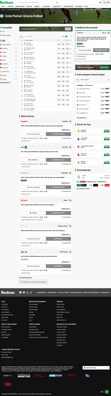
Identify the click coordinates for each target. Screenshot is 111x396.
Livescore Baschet (62, 334)
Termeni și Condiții (6, 352)
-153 (58, 53)
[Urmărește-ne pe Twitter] (27, 292)
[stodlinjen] (71, 375)
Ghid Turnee (4, 354)
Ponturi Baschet (61, 309)
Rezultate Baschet (62, 342)
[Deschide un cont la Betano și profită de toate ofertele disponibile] (66, 217)
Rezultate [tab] (30, 36)
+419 (67, 53)
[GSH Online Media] (8, 384)
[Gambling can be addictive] (23, 375)
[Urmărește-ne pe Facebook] (24, 292)
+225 (63, 48)
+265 (63, 86)
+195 (63, 100)
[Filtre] (71, 36)
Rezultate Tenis (61, 340)
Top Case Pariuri (5, 327)
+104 (58, 44)
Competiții (59, 345)
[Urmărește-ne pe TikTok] (31, 292)
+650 (58, 62)
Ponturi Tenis (60, 307)
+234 (63, 90)
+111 (59, 48)
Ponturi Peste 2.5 (61, 320)
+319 (58, 72)
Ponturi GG (59, 315)
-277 (67, 67)
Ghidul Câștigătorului (7, 357)
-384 (67, 76)
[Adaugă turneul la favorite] (22, 40)
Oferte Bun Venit (33, 329)
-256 (67, 62)
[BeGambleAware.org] (8, 375)
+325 (63, 81)
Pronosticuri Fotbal (62, 327)
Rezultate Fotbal (61, 337)
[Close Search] (57, 2)
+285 (67, 44)
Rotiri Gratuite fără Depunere (37, 332)
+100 (58, 90)
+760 (58, 76)
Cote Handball (5, 312)
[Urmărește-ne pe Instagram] (20, 292)
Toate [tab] (21, 36)
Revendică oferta (58, 134)
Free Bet (3, 332)
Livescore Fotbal (61, 329)
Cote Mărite (4, 337)
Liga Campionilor (33, 304)
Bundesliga (32, 315)
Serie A (31, 317)
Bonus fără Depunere (35, 334)
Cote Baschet (5, 309)
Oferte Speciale (5, 334)
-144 (58, 95)
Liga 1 (30, 320)
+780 (58, 67)
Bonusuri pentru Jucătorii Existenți (38, 337)
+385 (63, 76)
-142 (58, 86)
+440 (58, 58)
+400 (67, 95)
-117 (67, 72)
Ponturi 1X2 (60, 317)
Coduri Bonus (32, 327)
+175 (67, 104)
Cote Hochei (4, 317)
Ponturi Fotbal (60, 304)
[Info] (107, 392)
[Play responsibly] (39, 375)
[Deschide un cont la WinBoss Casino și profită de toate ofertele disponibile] (66, 243)
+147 (58, 104)
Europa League (33, 307)
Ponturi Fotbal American (63, 312)
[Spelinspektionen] (87, 375)
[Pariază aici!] (81, 56)
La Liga (31, 312)
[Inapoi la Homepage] (6, 2)
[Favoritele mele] (100, 2)
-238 (58, 81)
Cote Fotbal (4, 304)
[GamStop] (55, 375)
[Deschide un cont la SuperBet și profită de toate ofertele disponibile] (66, 138)
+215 (63, 95)
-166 (67, 58)
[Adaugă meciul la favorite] (22, 43)
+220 (63, 44)
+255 (67, 48)
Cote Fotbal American (7, 315)
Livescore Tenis (61, 332)
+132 (58, 100)
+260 (63, 72)
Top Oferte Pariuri (6, 329)
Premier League (33, 309)
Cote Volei (4, 320)
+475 (67, 81)
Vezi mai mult (58, 238)
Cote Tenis (4, 307)
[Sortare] (109, 79)
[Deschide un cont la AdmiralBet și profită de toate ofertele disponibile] (66, 191)
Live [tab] (25, 36)
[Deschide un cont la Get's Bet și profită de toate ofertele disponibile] (66, 164)
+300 (63, 58)
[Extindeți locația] (16, 44)
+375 (63, 62)
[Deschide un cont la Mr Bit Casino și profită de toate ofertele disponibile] (66, 270)
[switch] (65, 36)
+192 (63, 104)
